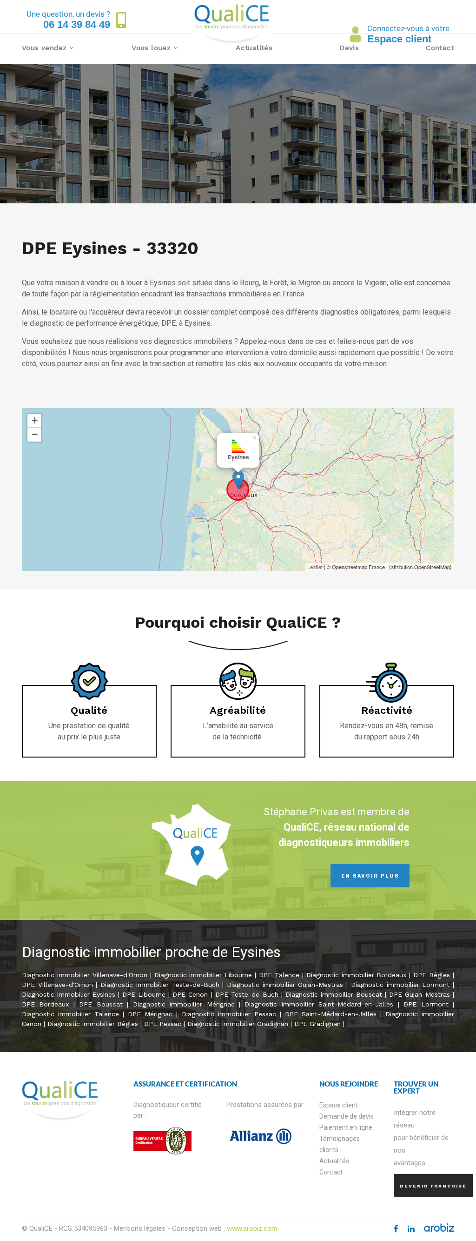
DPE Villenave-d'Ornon (57, 984)
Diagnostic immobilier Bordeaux (356, 975)
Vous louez (152, 48)
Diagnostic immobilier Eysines (68, 994)
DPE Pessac (162, 1023)
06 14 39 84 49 (76, 24)
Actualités (254, 48)
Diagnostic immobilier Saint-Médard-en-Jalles (321, 1004)
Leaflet (315, 566)
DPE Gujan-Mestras (419, 994)
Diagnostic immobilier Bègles (93, 1023)
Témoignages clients (339, 1144)
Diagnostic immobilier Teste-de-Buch (159, 984)
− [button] (35, 434)
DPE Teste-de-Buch (246, 994)
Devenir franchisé (433, 1185)
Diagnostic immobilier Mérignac (184, 1004)
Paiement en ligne (345, 1127)
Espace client (338, 1105)
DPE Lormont (425, 1004)
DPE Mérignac (150, 1014)
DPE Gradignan (317, 1023)
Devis (349, 48)
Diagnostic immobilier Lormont (400, 984)
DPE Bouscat (100, 1004)
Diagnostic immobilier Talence (70, 1014)
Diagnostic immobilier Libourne (203, 975)
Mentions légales (139, 1228)
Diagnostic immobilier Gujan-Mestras (285, 984)
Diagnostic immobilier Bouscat (333, 994)
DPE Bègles (433, 975)
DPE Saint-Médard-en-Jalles (332, 1014)
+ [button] (35, 420)
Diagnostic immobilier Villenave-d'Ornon (84, 975)
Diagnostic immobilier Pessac (229, 1014)
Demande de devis (346, 1116)
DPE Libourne (143, 994)
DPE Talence (279, 975)
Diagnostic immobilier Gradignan (237, 1023)
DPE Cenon (190, 994)
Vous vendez (45, 48)
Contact (440, 48)
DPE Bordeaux (45, 1004)
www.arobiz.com (252, 1228)
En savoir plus (370, 876)
